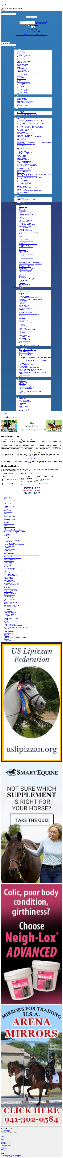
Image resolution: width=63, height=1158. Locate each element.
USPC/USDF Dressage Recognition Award (30, 264)
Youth (5, 507)
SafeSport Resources (22, 92)
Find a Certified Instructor (24, 102)
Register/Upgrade (23, 218)
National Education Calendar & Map (26, 113)
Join (18, 104)
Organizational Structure (23, 85)
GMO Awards (22, 242)
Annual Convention (22, 86)
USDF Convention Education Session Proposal (29, 190)
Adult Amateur (8, 497)
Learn (5, 504)
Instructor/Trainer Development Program (14, 531)
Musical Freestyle (23, 300)
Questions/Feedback (6, 1145)
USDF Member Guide (25, 401)
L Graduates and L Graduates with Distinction (29, 73)
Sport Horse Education (23, 124)
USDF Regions (21, 59)
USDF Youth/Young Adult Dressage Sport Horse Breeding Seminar (34, 142)
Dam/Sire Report (23, 227)
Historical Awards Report (27, 258)
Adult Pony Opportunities (10, 603)
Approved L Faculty (9, 556)
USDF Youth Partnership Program (26, 144)
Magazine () (25, 61)
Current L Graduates (9, 561)
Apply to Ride (31, 458)
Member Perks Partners (23, 71)
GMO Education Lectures (24, 162)
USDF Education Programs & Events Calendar (29, 177)
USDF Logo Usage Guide (26, 409)
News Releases (23, 410)
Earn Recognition (21, 158)
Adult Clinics (7, 510)
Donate (2, 1149)
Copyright (9, 1133)
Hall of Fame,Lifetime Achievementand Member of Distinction (26, 239)
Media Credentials (23, 406)
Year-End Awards (23, 251)
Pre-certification (8, 537)
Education (6, 414)
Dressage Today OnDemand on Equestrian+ (28, 165)
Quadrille (21, 303)
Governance (20, 77)
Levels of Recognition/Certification (13, 540)
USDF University (21, 145)
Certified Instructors (22, 74)
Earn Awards (7, 503)
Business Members (22, 68)
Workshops (7, 534)
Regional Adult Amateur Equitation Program (30, 299)
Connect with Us (20, 35)
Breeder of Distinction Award (26, 280)
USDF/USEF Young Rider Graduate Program (29, 136)
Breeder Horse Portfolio (25, 226)
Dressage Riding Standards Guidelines (27, 176)
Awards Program (23, 229)
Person (20, 205)
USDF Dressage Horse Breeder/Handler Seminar (30, 127)
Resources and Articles (10, 606)
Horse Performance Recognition (27, 279)
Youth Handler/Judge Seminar (11, 618)
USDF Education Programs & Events (27, 114)
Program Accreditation (23, 159)
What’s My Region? (24, 211)
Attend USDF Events (9, 500)
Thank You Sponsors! (31, 35)
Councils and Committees (24, 83)
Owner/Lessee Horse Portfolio (27, 224)
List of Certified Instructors (26, 370)
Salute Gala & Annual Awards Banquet (29, 232)
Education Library (22, 155)
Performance (22, 250)
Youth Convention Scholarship (27, 268)
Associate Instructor (9, 546)
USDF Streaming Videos (23, 201)
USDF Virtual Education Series (25, 152)
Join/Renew (4, 1148)
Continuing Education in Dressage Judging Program (30, 120)
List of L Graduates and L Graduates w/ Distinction (30, 123)
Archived (23, 256)
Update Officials (23, 382)
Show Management (24, 305)
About (2, 1138)
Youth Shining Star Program (26, 265)
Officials (19, 76)
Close (2, 9)
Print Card (21, 208)
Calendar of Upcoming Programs (12, 558)
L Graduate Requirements (10, 568)
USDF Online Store (22, 198)
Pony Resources (21, 189)
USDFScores (22, 338)
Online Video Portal (22, 130)
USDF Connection (24, 400)
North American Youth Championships (29, 294)
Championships (23, 290)
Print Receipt (22, 210)
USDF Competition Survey (26, 344)
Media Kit (21, 404)
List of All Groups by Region (26, 387)
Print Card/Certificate (24, 221)
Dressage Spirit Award (25, 271)
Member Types (23, 207)
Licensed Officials (23, 363)
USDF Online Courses (9, 581)
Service (21, 236)
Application (23, 281)
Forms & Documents (9, 516)
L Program (6, 552)
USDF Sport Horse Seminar (24, 129)
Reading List (20, 173)
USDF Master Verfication (25, 213)
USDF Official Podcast (23, 180)
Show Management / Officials (11, 605)
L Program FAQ (8, 564)
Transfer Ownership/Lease (26, 220)
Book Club (7, 587)
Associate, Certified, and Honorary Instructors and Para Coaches (34, 174)
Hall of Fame (20, 58)
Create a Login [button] (33, 29)
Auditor (9, 616)
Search (23, 255)
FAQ (5, 518)
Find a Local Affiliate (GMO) (25, 101)
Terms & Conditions (15, 1133)
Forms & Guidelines (9, 562)
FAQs (18, 93)
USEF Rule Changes (24, 339)
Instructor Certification (23, 171)
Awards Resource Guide (25, 230)
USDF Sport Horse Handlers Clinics (13, 530)
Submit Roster (22, 384)
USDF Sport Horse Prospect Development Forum (30, 126)
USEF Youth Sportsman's (25, 270)
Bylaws (19, 80)
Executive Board (21, 65)
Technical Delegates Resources (27, 364)
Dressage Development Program (25, 167)
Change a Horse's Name (25, 223)
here (47, 462)
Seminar (6, 621)
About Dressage (21, 52)
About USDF (20, 51)
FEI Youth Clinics (21, 139)
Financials (19, 87)
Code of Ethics (8, 541)
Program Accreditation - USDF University (30, 391)
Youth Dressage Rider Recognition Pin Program (31, 262)
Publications (22, 398)
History (19, 54)
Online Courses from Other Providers (13, 586)
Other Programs (21, 132)
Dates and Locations (9, 512)
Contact (3, 1151)
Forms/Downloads (5, 1143)
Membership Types (22, 56)
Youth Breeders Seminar (10, 619)
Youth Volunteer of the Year (26, 247)
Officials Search (23, 306)
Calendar (6, 547)
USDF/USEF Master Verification (27, 214)
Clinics (6, 416)
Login (31, 17)
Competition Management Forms (27, 308)
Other (20, 274)
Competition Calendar (24, 336)
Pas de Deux (22, 302)
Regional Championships (25, 293)
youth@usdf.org (25, 470)
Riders (5, 513)
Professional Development (24, 170)
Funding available (8, 565)
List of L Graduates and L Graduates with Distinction (32, 372)
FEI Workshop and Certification (12, 533)
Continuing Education (9, 543)
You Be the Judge (22, 149)
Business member (34, 25)
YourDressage (22, 403)
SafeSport (3, 1142)
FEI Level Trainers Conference (25, 133)
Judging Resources (22, 186)
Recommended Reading (23, 121)
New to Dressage (21, 98)
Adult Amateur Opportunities (24, 183)
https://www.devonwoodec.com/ (27, 481)
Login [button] (33, 27)
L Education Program (22, 119)
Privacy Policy (3, 1133)
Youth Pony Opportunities (10, 602)
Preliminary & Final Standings (27, 254)
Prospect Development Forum (11, 614)
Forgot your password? (41, 23)
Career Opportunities (22, 90)
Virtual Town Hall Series (10, 590)
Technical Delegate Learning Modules (27, 164)
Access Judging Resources (11, 553)
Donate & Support (42, 35)
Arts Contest (22, 276)
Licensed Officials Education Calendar (27, 187)
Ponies (5, 600)
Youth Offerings (21, 62)
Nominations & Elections (23, 89)
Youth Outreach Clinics (23, 141)
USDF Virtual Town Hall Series (25, 153)
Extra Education (8, 567)
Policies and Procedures (23, 82)
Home (5, 413)
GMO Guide (22, 381)
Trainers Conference (9, 631)
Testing (6, 538)
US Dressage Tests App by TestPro (26, 199)
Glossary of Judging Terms (24, 181)
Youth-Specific (21, 138)
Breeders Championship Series (27, 296)
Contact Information (22, 64)
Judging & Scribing (22, 99)
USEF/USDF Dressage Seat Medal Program (30, 297)
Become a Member (9, 506)
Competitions (20, 111)
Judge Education (8, 550)
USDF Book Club (22, 151)
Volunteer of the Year (24, 245)
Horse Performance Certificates (27, 329)
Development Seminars (23, 168)
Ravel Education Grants (25, 267)
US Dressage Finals (24, 291)
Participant (9, 615)
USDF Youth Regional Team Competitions (15, 637)
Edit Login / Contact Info (25, 215)
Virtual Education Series (10, 589)
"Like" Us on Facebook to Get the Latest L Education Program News (21, 555)
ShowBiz (21, 309)
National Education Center (24, 55)
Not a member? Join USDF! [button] (33, 31)
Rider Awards (22, 277)
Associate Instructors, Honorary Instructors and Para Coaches (35, 357)
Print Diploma (7, 596)
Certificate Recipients (9, 595)
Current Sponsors (21, 70)
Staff (18, 67)
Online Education (21, 156)
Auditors (6, 515)
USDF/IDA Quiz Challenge (24, 135)
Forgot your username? (41, 22)
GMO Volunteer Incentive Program (28, 244)
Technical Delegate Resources (25, 184)
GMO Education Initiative (24, 161)
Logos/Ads (22, 407)
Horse (20, 217)
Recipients (22, 283)
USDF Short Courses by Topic (11, 583)
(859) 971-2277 (7, 1130)
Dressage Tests (23, 335)
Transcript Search (8, 598)
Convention (7, 609)
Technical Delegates (9, 574)
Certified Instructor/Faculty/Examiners (14, 544)
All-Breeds (22, 252)
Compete (6, 501)
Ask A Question (8, 499)
